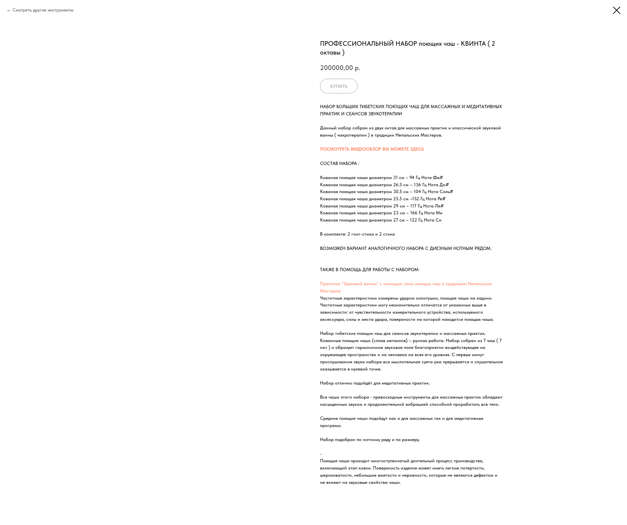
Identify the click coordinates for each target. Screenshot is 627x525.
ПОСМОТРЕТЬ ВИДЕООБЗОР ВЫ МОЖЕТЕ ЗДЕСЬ (372, 149)
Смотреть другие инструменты (42, 9)
